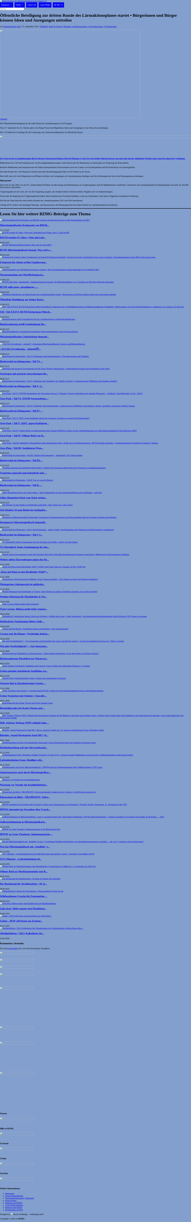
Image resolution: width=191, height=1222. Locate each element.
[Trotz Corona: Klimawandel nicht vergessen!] (19, 604)
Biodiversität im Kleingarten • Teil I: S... (21, 534)
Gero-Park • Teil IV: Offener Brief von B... (22, 435)
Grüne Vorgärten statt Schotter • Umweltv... (23, 695)
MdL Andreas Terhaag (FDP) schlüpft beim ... (24, 722)
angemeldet (13, 948)
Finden (18, 5)
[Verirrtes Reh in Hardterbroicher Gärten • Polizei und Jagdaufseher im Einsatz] (33, 678)
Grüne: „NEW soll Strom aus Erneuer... (21, 921)
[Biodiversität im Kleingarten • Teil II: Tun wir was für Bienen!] (26, 480)
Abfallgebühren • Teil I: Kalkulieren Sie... (22, 933)
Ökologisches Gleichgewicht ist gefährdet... (22, 584)
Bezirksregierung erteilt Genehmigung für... (23, 324)
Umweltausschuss (95, 26)
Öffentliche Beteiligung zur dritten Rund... (22, 299)
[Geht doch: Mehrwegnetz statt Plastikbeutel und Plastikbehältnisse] (28, 903)
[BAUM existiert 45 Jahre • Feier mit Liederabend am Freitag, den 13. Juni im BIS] (34, 232)
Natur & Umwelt (55, 26)
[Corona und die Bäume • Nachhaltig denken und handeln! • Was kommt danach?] (34, 629)
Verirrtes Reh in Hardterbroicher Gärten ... (23, 683)
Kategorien (5, 5)
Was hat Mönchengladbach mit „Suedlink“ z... (25, 846)
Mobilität (44, 26)
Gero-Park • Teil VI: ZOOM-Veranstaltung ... (24, 398)
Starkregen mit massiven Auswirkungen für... (24, 373)
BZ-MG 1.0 (58, 5)
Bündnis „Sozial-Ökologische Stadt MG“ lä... (24, 735)
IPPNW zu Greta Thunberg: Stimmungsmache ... (26, 834)
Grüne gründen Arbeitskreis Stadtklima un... (24, 671)
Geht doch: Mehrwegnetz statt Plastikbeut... (23, 908)
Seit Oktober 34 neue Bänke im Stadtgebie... (23, 510)
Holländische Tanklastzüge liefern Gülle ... (22, 621)
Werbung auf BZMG (13, 1203)
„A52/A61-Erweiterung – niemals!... (20, 349)
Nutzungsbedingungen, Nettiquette (19, 1198)
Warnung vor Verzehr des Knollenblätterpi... (24, 784)
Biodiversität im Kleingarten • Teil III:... (21, 460)
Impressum (9, 1193)
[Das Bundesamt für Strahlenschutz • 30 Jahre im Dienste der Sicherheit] (30, 879)
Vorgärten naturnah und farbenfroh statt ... (23, 473)
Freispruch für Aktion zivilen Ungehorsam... (23, 262)
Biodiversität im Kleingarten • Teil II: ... (21, 485)
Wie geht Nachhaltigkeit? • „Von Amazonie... (24, 646)
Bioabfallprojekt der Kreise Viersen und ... (22, 708)
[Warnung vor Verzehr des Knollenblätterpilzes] (20, 780)
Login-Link (31, 5)
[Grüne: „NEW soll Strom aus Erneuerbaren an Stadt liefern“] (25, 916)
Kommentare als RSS (14, 1210)
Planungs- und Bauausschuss (75, 26)
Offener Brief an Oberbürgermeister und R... (24, 871)
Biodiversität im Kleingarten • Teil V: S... (21, 386)
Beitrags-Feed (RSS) (13, 1207)
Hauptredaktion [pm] (12, 26)
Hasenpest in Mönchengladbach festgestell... (23, 522)
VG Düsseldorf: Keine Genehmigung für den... (24, 547)
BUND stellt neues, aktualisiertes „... (19, 287)
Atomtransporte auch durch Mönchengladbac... (25, 772)
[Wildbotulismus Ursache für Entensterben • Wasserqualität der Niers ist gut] (31, 891)
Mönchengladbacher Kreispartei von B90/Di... (24, 225)
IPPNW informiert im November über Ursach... (25, 809)
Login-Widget (45, 5)
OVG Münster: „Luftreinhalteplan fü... (21, 859)
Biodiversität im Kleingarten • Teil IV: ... (21, 410)
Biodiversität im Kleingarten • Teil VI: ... (21, 361)
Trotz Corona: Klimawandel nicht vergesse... (23, 609)
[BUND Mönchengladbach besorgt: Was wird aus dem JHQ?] (26, 245)
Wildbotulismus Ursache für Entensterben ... (23, 896)
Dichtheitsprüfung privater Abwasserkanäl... (23, 747)
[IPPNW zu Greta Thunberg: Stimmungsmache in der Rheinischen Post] (30, 829)
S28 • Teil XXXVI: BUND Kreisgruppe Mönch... (25, 311)
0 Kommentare (110, 26)
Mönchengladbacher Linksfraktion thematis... (24, 336)
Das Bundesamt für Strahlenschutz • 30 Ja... (23, 883)
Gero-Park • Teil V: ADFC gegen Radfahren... (24, 423)
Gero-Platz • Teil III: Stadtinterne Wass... (21, 448)
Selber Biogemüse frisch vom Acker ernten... (23, 497)
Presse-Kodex (11, 1200)
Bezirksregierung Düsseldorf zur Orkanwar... (24, 658)
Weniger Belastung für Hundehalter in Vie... (23, 596)
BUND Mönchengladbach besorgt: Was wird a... (26, 250)
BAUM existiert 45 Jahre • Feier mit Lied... (23, 237)
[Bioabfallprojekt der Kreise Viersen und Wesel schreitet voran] (26, 703)
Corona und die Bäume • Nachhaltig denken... (24, 633)
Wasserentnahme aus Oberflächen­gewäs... (22, 274)
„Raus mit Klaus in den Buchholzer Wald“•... (24, 572)
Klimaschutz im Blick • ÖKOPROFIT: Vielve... (25, 797)
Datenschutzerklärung (14, 1196)
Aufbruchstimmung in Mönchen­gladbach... (23, 822)
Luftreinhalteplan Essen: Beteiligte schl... (21, 760)
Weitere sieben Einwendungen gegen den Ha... (24, 559)
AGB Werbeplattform (14, 1205)
